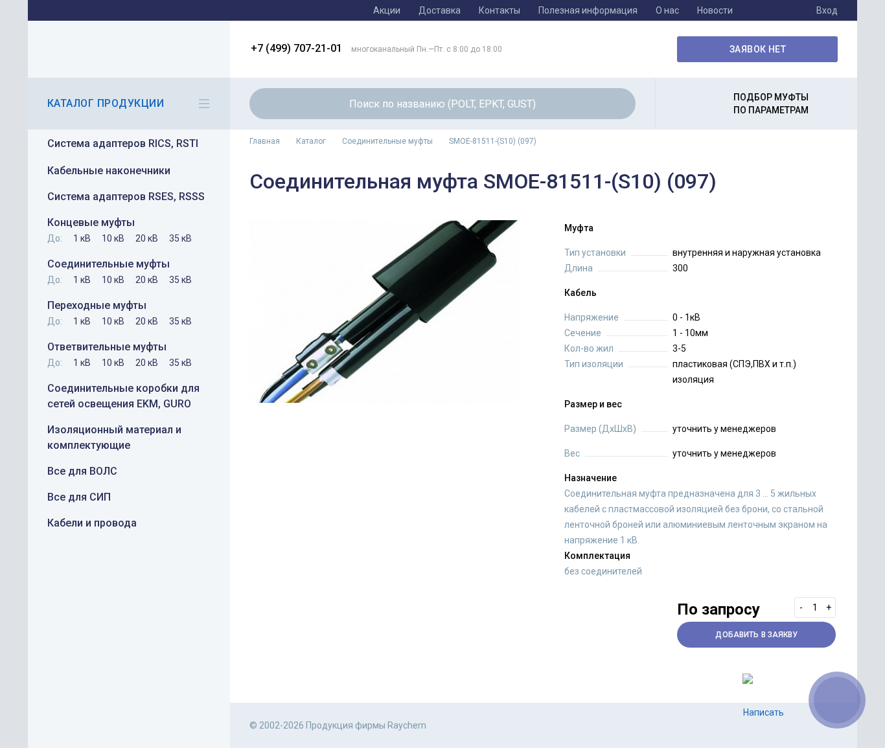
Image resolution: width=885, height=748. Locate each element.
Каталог (311, 141)
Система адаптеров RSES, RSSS (126, 196)
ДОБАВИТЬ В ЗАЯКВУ (756, 634)
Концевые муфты (91, 222)
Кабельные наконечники (108, 170)
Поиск (618, 103)
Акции (386, 10)
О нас (667, 10)
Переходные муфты (96, 305)
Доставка (440, 10)
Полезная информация (588, 10)
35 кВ (180, 238)
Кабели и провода (92, 523)
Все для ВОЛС (82, 471)
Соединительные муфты (108, 264)
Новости (715, 10)
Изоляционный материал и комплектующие (114, 437)
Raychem (127, 49)
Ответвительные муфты (107, 347)
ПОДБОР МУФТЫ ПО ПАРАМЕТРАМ (771, 103)
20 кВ (146, 238)
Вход (827, 10)
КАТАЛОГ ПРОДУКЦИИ (105, 103)
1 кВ (82, 238)
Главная (264, 141)
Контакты (499, 10)
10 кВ (113, 238)
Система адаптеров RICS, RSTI (122, 143)
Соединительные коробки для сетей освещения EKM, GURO (123, 396)
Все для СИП (79, 497)
